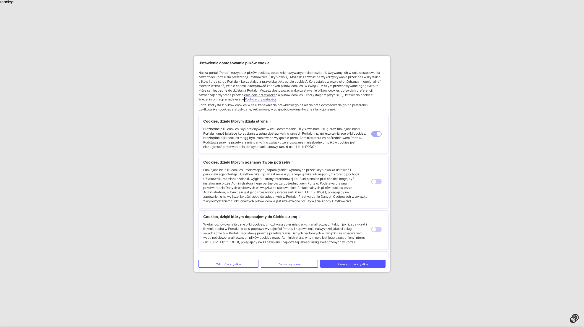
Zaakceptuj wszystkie (353, 264)
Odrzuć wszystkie (228, 264)
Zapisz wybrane (289, 264)
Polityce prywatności (260, 99)
